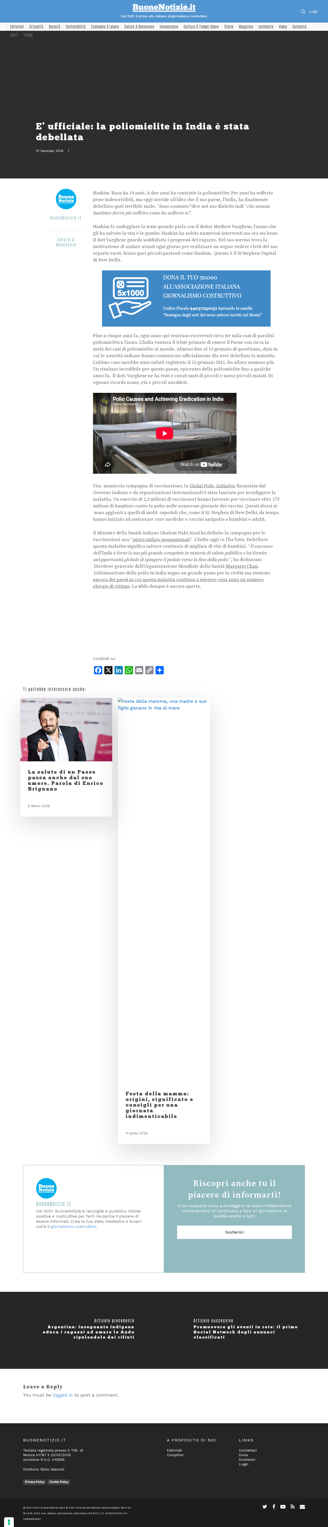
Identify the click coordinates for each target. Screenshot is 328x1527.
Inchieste (266, 26)
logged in (63, 1395)
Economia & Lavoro (105, 26)
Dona (243, 1455)
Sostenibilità (76, 26)
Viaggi (28, 34)
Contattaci (248, 1450)
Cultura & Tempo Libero (201, 26)
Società (54, 26)
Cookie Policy (58, 1482)
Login (313, 11)
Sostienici (234, 1232)
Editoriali (17, 26)
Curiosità (299, 26)
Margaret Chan (242, 566)
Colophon (175, 1455)
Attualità (36, 26)
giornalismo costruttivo (73, 1226)
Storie (228, 26)
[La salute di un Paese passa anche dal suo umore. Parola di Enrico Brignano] (66, 729)
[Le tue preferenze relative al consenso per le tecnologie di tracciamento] (9, 1522)
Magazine (246, 26)
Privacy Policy (34, 1482)
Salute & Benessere (139, 26)
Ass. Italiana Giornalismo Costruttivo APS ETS (69, 1513)
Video (283, 26)
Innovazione (169, 26)
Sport (14, 34)
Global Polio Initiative (211, 486)
